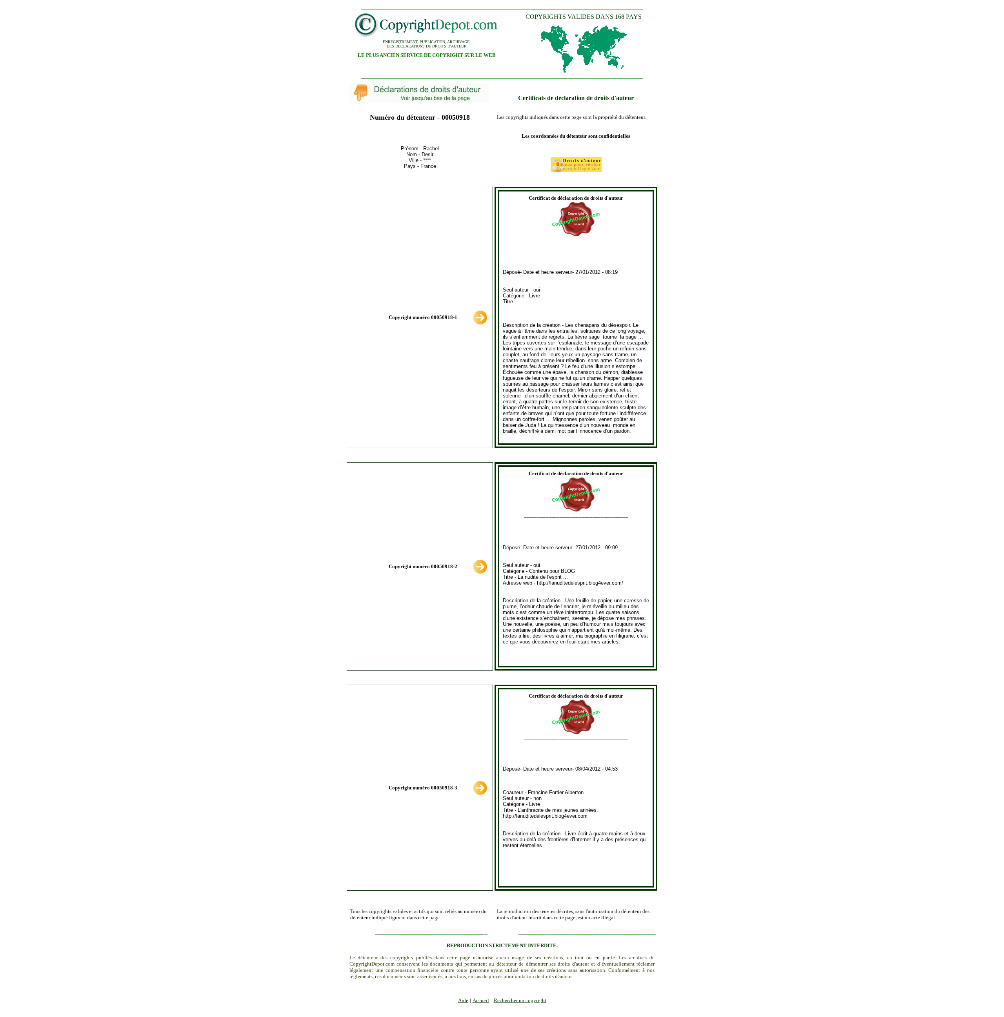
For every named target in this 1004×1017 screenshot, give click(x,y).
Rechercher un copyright (520, 1000)
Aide (463, 1000)
